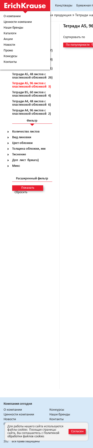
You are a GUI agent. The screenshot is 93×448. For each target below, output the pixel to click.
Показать (27, 188)
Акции (8, 39)
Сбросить (21, 192)
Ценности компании (18, 22)
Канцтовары (63, 5)
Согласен (77, 431)
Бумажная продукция (54, 15)
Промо (8, 50)
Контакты (10, 62)
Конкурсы (10, 56)
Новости (9, 45)
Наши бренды (13, 28)
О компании (12, 16)
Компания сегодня (18, 404)
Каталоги (10, 33)
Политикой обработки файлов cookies (33, 434)
